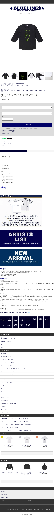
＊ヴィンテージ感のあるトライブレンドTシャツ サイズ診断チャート (16, 430)
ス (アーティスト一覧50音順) (15, 85)
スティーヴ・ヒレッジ (25, 85)
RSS (47, 509)
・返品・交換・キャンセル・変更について (9, 131)
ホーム (2, 83)
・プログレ (12, 84)
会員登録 (29, 500)
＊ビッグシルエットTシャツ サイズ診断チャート (11, 427)
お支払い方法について (10, 509)
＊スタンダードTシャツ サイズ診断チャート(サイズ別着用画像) (15, 421)
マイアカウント (3, 500)
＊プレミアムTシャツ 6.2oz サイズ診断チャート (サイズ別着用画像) (16, 424)
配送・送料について (18, 509)
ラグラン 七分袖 (7, 84)
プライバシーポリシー (40, 509)
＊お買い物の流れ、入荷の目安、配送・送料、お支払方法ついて (15, 418)
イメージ (40, 151)
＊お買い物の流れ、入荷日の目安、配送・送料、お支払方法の (16, 312)
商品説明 (13, 151)
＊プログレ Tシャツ (4, 188)
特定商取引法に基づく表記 (32, 509)
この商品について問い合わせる (8, 143)
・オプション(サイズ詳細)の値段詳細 (8, 130)
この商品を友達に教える (6, 141)
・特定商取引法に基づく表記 (6, 133)
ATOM (49, 509)
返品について (24, 509)
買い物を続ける (5, 145)
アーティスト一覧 (7, 85)
